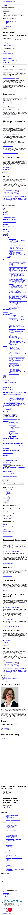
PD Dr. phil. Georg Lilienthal (15, 253)
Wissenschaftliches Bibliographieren (16, 399)
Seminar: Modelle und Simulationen (16, 395)
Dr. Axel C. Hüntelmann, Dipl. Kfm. (16, 316)
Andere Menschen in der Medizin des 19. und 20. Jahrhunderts (17, 401)
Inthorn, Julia (11, 430)
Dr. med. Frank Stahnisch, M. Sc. (16, 252)
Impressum (5, 891)
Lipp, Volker (11, 432)
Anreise (5, 51)
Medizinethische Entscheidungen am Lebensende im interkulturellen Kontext (17, 278)
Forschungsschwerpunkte (11, 825)
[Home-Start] (4, 208)
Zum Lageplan (4, 795)
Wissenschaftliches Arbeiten (15, 397)
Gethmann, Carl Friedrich (14, 427)
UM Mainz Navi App (8, 62)
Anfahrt (7, 22)
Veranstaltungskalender (11, 855)
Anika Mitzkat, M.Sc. (13, 363)
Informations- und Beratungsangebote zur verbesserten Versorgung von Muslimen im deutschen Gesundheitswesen (18, 290)
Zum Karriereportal (7, 102)
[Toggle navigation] (14, 205)
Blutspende (8, 26)
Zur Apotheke (6, 169)
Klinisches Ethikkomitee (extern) (10, 476)
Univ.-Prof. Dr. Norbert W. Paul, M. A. (17, 240)
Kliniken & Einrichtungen (11, 21)
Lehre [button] (4, 375)
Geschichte (8, 868)
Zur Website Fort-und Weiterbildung (11, 153)
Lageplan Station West (8, 55)
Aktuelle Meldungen (10, 845)
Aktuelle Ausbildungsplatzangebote (13, 839)
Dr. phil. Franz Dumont (14, 241)
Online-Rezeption (10, 817)
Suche (4, 13)
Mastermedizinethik (5, 728)
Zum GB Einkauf (7, 167)
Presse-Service (9, 850)
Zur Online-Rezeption (8, 90)
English (7, 500)
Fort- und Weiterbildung (11, 840)
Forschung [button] (5, 233)
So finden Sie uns (4, 809)
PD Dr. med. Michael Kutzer (15, 336)
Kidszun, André (12, 431)
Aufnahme (8, 818)
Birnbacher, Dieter (13, 423)
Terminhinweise (9, 856)
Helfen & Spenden (10, 870)
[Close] (3, 12)
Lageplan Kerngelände (8, 53)
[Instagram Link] (4, 883)
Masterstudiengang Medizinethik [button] (10, 414)
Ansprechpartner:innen (11, 849)
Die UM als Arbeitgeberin (11, 835)
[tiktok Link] (4, 888)
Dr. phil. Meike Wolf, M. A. (15, 335)
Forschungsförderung (10, 827)
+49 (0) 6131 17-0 (9, 45)
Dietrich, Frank (12, 426)
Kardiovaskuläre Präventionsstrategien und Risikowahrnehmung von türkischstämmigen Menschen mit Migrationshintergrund (18, 306)
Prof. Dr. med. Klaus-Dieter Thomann (17, 338)
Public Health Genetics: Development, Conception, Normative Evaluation (17, 281)
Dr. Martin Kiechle (13, 347)
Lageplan (8, 860)
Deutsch (8, 499)
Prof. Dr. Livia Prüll (13, 344)
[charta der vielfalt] (7, 913)
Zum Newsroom (6, 117)
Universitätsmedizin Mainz (9, 1)
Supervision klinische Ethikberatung (11, 473)
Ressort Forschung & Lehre (12, 830)
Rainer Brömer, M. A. (13, 320)
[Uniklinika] (12, 902)
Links (4, 475)
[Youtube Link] (4, 881)
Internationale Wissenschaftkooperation (11, 405)
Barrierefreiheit (6, 894)
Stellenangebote (9, 25)
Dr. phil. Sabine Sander (14, 340)
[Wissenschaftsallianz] (12, 907)
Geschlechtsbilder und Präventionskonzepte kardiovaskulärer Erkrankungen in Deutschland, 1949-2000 (18, 302)
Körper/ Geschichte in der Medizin (16, 398)
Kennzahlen (8, 865)
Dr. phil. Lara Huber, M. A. (14, 247)
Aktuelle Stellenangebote (11, 836)
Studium (8, 828)
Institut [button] (4, 209)
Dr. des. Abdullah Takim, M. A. (15, 333)
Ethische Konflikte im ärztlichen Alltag (17, 404)
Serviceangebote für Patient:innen (13, 820)
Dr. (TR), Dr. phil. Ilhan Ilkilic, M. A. (17, 248)
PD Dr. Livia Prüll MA (14, 374)
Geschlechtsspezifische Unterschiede (16, 287)
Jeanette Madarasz (13, 318)
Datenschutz (6, 893)
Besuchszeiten (9, 23)
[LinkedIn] (4, 879)
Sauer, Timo (11, 437)
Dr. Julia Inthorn (12, 242)
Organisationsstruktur (10, 866)
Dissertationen (12, 313)
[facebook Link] (4, 886)
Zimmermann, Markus (13, 422)
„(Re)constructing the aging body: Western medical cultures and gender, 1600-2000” (18, 286)
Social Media (9, 846)
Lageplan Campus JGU (8, 58)
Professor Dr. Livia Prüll (14, 243)
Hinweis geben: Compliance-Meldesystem (15, 869)
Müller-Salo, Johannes (13, 433)
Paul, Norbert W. (12, 434)
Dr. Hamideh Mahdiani (14, 348)
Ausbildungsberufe (10, 837)
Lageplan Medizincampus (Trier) (10, 60)
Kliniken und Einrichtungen (12, 815)
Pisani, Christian (12, 436)
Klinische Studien (10, 826)
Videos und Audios (10, 847)
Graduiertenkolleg (7, 231)
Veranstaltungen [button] (6, 406)
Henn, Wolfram (12, 428)
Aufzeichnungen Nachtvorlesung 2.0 (14, 858)
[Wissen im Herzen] (8, 912)
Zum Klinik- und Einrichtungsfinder (11, 78)
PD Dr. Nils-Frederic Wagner (7, 738)
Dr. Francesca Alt (12, 239)
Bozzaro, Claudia (12, 425)
